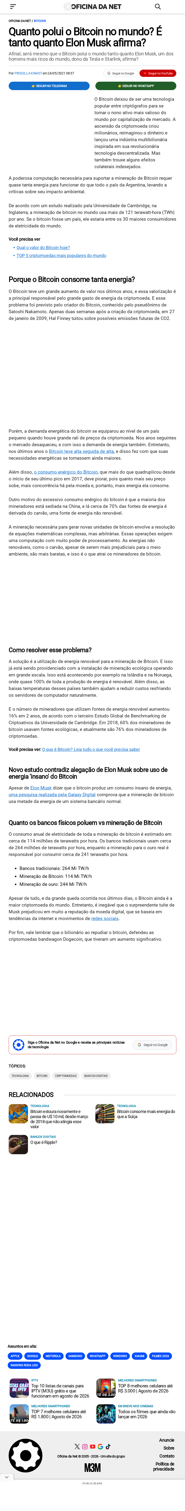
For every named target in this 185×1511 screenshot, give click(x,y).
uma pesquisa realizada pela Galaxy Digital (52, 794)
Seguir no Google (123, 73)
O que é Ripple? (43, 1142)
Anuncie (166, 1440)
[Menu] (20, 7)
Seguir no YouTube (160, 73)
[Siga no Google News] (100, 1447)
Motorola (53, 1356)
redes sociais (105, 918)
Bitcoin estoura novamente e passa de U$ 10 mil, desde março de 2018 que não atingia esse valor (59, 1119)
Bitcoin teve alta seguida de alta (81, 451)
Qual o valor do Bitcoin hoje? (43, 247)
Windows (120, 1356)
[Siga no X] (77, 1447)
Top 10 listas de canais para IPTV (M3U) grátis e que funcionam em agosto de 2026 (60, 1390)
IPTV (34, 1380)
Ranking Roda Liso (24, 1365)
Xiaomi (139, 1356)
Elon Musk (41, 788)
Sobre (169, 1448)
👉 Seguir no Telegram (49, 86)
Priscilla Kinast (28, 73)
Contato (166, 1455)
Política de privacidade (163, 1466)
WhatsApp (98, 1356)
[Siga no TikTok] (108, 1447)
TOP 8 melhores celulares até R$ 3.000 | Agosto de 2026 (145, 1388)
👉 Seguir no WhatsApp (136, 86)
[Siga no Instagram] (85, 1447)
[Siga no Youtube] (93, 1447)
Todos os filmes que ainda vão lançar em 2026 (146, 1414)
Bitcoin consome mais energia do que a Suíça (146, 1114)
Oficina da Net (20, 21)
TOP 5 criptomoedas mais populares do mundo (61, 255)
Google (32, 1356)
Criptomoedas (66, 1076)
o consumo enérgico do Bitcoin (66, 472)
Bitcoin (40, 21)
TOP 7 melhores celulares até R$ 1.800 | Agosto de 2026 (58, 1414)
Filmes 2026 (160, 1356)
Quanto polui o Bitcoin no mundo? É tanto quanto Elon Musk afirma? (85, 37)
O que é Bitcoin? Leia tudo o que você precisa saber (91, 749)
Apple (15, 1356)
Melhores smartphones (137, 1380)
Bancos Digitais (96, 1076)
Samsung (75, 1356)
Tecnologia (20, 1076)
